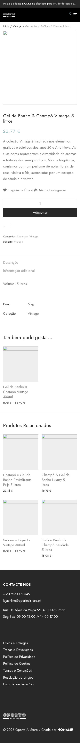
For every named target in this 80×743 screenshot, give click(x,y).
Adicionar (40, 212)
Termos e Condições (17, 670)
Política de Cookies (16, 663)
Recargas (22, 236)
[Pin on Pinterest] (26, 225)
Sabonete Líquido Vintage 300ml (16, 542)
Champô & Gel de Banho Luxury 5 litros (56, 479)
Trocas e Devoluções (18, 649)
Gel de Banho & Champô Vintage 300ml (15, 391)
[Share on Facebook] (14, 225)
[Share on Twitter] (20, 225)
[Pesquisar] (63, 15)
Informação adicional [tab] (19, 270)
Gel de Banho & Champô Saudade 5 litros (55, 545)
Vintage (17, 26)
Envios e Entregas (15, 643)
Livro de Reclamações (18, 684)
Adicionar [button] (8, 491)
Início (6, 26)
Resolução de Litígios (18, 677)
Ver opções (8, 403)
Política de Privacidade (19, 656)
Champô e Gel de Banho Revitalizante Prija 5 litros (17, 479)
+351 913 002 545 (16, 594)
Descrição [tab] (10, 262)
